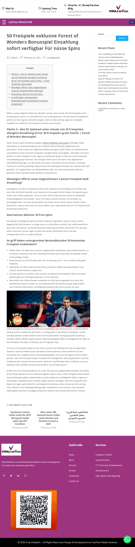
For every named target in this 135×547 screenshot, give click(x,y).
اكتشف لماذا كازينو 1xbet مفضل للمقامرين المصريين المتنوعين (77, 415)
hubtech (14, 57)
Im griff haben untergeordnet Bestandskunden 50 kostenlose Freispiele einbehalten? (29, 100)
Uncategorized (53, 57)
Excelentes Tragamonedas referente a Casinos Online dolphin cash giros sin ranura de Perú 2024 (113, 66)
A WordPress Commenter (108, 108)
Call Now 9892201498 (20, 22)
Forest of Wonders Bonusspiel (56, 143)
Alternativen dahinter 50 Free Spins (27, 94)
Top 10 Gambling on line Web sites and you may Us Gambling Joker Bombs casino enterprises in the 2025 (112, 57)
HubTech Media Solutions (104, 542)
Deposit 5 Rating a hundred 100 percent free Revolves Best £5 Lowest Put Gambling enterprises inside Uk (112, 82)
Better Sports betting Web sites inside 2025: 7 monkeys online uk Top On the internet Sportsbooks (113, 91)
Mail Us (10, 8)
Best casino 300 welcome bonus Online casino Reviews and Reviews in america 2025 (48, 418)
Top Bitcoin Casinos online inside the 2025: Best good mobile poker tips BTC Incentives (20, 418)
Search (101, 34)
